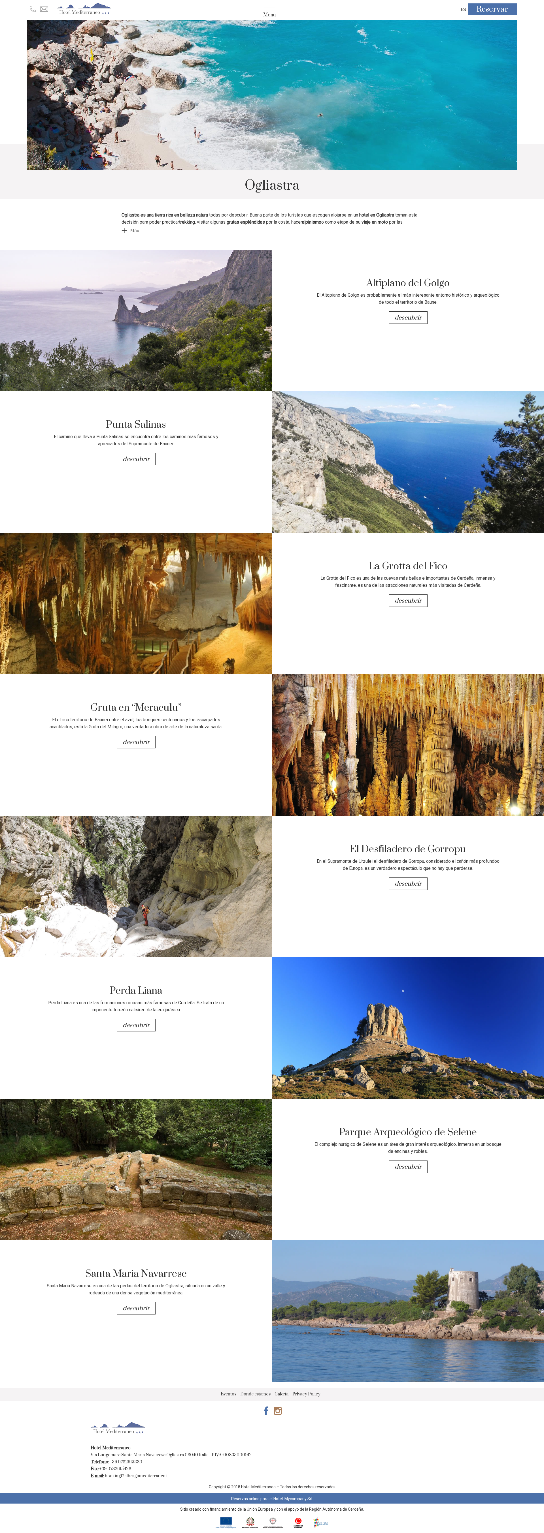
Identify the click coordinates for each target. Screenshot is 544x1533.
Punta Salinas (136, 425)
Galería (281, 1394)
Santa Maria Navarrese (136, 1274)
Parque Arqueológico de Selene (408, 1132)
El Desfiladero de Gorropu (408, 849)
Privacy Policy (306, 1394)
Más (134, 231)
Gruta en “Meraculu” (136, 708)
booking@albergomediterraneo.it (137, 1476)
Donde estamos (255, 1394)
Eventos (228, 1394)
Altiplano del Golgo (408, 283)
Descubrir (409, 318)
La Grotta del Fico (408, 566)
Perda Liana (136, 991)
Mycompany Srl (298, 1498)
